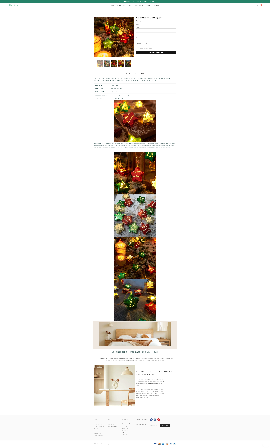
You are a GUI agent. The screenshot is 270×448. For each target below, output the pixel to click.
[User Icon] (257, 5)
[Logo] (17, 5)
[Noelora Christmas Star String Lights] (135, 121)
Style (138, 24)
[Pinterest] (158, 419)
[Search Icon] (253, 5)
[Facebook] (151, 419)
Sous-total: (139, 44)
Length (138, 31)
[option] (114, 37)
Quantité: (138, 38)
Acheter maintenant (156, 53)
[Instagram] (155, 419)
